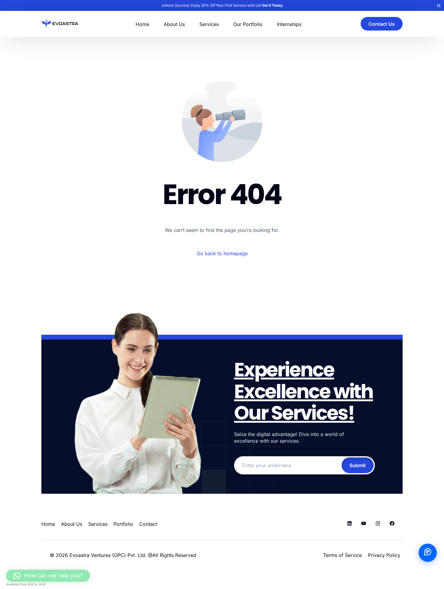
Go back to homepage (222, 253)
